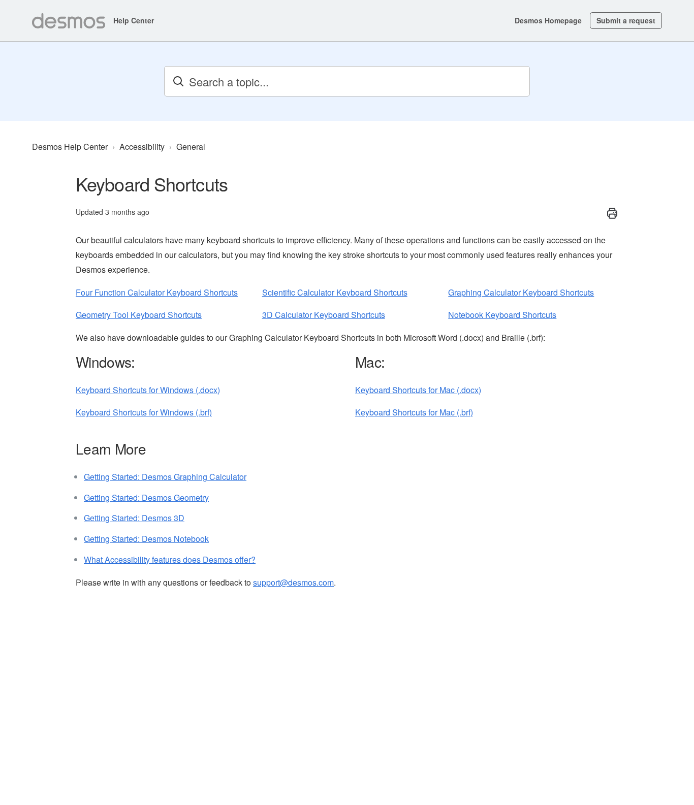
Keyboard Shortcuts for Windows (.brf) (144, 412)
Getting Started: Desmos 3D (134, 518)
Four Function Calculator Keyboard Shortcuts (157, 292)
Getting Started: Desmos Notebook (146, 538)
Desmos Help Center (70, 146)
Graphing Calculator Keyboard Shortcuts (521, 292)
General (190, 146)
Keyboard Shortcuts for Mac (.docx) (418, 390)
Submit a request (625, 20)
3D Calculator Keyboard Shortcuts (323, 314)
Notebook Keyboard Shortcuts (502, 314)
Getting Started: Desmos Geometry (146, 497)
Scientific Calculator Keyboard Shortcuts (334, 292)
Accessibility (142, 146)
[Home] (68, 21)
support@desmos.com (293, 582)
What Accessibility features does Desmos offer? (170, 559)
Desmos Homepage (548, 20)
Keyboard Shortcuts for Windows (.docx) (148, 390)
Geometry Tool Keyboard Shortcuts (139, 314)
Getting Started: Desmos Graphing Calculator (165, 476)
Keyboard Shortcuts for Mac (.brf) (414, 412)
